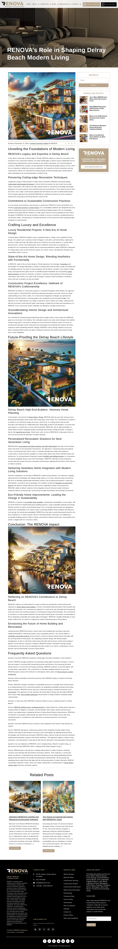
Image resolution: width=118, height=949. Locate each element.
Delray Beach (91, 879)
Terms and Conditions (71, 918)
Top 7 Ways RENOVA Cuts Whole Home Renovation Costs (98, 98)
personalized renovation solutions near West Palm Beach (38, 446)
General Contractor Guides (39, 143)
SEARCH (94, 85)
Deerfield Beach (103, 878)
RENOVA (55, 946)
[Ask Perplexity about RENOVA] (48, 929)
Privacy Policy (68, 915)
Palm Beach (90, 885)
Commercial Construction (72, 887)
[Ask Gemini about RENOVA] (44, 929)
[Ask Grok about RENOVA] (53, 929)
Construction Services (71, 880)
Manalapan (104, 883)
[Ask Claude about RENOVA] (35, 929)
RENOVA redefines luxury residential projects (29, 707)
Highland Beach (92, 881)
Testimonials (68, 902)
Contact (75, 4)
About (34, 4)
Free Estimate (93, 4)
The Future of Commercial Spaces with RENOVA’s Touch (58, 818)
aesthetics (64, 264)
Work (54, 4)
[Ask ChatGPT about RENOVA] (39, 929)
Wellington (96, 887)
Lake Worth (103, 881)
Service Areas (68, 899)
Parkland (99, 885)
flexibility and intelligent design (53, 456)
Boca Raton (90, 876)
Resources (64, 4)
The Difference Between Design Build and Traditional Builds (98, 127)
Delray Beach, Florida (36, 417)
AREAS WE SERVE (93, 870)
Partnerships (68, 893)
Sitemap (66, 909)
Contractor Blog (69, 896)
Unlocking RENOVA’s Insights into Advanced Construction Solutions (24, 818)
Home (29, 4)
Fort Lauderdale (103, 879)
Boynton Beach (101, 876)
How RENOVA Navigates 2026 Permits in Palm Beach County (98, 108)
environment (12, 692)
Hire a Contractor (69, 905)
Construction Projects (71, 883)
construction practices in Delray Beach (26, 207)
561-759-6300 (40, 879)
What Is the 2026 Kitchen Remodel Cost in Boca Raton (98, 117)
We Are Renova (69, 874)
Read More (15, 848)
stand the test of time (23, 432)
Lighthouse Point (92, 883)
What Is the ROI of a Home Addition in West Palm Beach (97, 136)
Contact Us (67, 912)
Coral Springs (91, 878)
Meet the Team (68, 877)
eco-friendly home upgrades (33, 502)
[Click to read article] (94, 160)
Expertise (45, 4)
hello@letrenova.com (43, 883)
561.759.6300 (110, 4)
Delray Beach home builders (26, 607)
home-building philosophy (29, 694)
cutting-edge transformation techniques (21, 184)
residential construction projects (18, 636)
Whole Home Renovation (72, 890)
